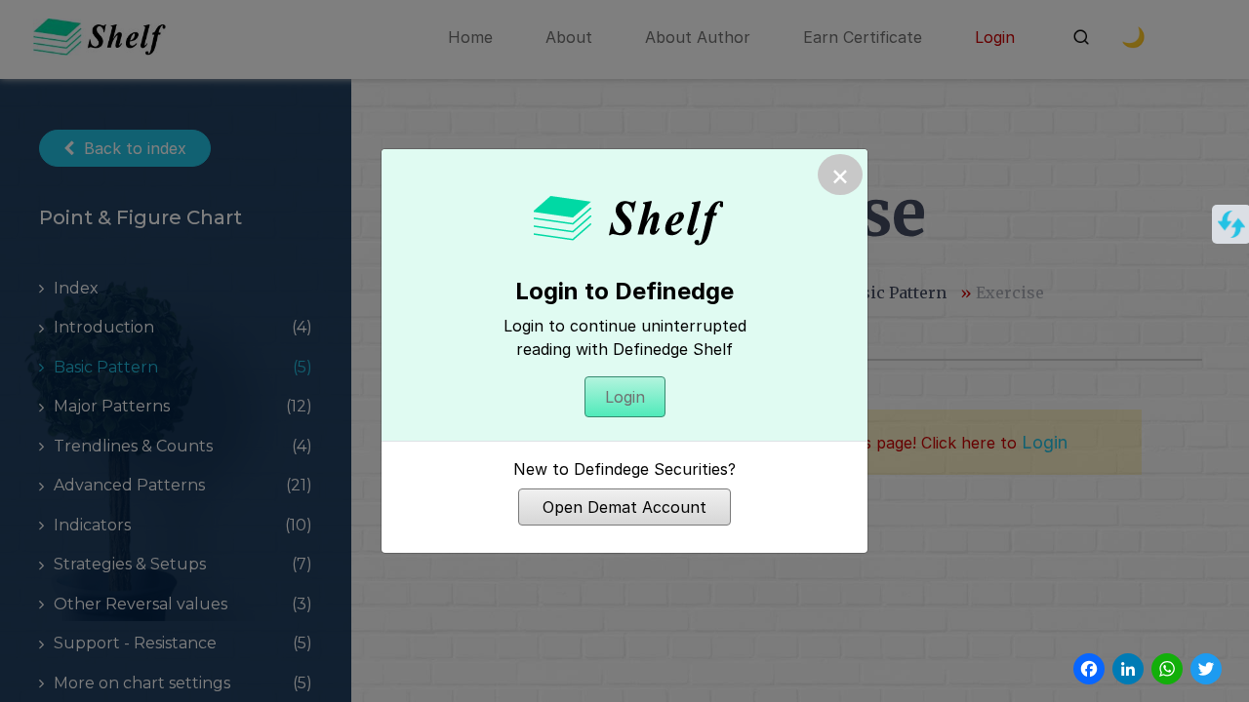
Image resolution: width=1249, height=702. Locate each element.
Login (625, 397)
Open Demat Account (624, 507)
